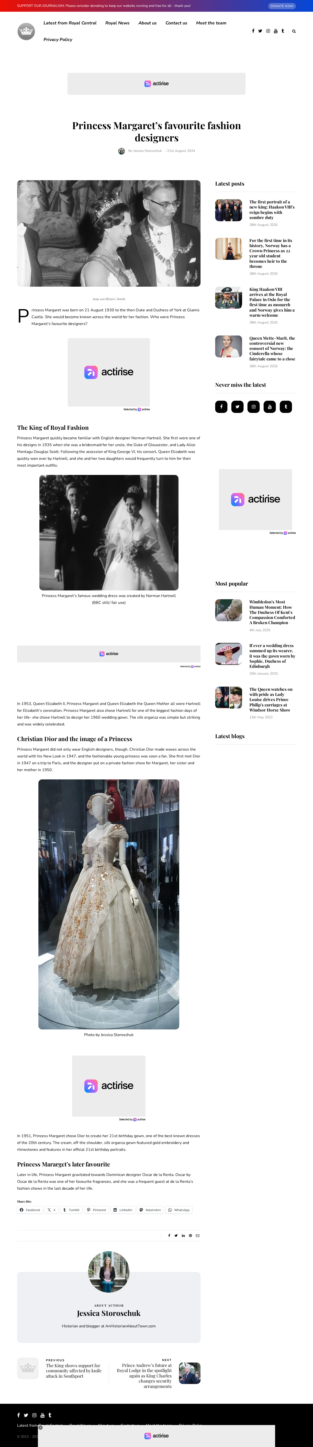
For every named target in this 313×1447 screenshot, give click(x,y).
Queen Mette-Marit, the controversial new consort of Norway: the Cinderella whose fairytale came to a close (272, 348)
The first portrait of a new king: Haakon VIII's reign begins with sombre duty (272, 209)
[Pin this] (190, 1235)
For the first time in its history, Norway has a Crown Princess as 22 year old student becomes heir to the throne (270, 253)
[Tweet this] (176, 1235)
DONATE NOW (282, 6)
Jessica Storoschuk (147, 150)
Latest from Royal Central (70, 23)
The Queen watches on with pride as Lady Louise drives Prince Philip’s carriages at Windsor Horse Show (270, 699)
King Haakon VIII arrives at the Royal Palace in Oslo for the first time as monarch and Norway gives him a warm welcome (272, 302)
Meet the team (211, 23)
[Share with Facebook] (169, 1235)
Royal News (117, 23)
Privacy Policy (58, 39)
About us (147, 23)
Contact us (176, 23)
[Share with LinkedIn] (183, 1235)
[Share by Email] (197, 1235)
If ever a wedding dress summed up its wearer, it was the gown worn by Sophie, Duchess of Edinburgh (272, 656)
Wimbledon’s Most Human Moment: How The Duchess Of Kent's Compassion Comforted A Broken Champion (272, 612)
